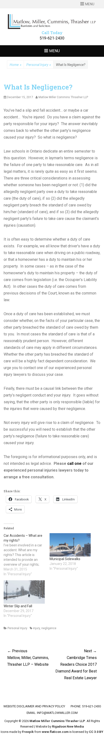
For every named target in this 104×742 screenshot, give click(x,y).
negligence (48, 628)
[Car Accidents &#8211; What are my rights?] (27, 554)
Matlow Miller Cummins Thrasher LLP (57, 721)
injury (36, 628)
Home (15, 65)
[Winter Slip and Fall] (24, 592)
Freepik (28, 732)
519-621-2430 (52, 38)
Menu (89, 4)
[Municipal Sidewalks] (70, 544)
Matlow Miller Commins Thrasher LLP (63, 97)
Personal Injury (38, 65)
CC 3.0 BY (96, 732)
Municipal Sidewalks (65, 559)
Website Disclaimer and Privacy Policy (34, 706)
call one (74, 463)
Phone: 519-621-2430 (86, 706)
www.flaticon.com (55, 732)
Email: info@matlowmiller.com (52, 713)
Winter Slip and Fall (18, 606)
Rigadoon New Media (68, 726)
